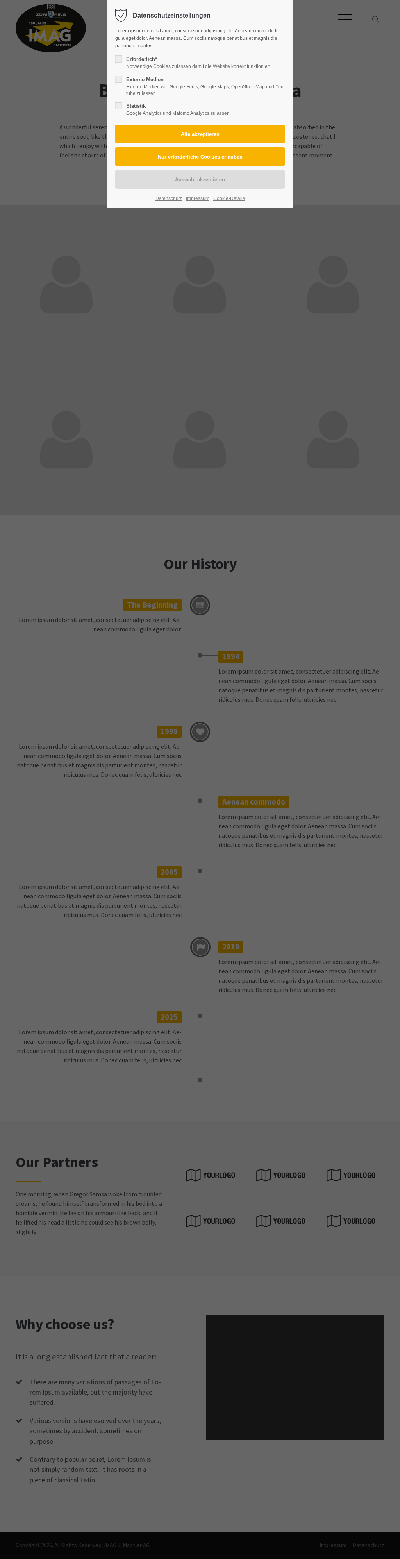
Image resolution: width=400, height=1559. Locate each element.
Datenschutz (168, 198)
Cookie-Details (229, 198)
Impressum (197, 198)
